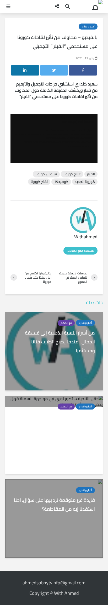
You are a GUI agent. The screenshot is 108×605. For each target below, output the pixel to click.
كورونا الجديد (85, 181)
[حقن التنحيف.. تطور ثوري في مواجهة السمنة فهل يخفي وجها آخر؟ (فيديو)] (54, 401)
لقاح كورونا (39, 181)
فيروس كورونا (46, 174)
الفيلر (91, 174)
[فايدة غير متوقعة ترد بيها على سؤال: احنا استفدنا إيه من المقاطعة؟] (54, 518)
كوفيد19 (61, 181)
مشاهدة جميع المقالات (80, 250)
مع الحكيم (66, 322)
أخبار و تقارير (88, 26)
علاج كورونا (72, 174)
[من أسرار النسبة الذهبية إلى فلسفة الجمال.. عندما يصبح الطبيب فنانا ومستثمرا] (54, 351)
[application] (54, 138)
